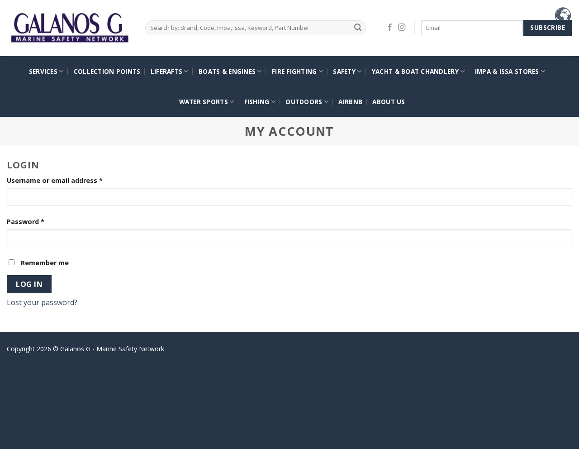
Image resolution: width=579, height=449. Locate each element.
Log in (29, 284)
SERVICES (43, 71)
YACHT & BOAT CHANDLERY (415, 71)
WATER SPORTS (203, 101)
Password (25, 221)
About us (388, 101)
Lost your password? (42, 302)
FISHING (257, 101)
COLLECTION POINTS (107, 71)
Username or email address (55, 180)
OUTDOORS (303, 101)
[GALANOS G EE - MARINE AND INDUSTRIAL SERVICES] (69, 28)
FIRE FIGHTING (294, 71)
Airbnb (350, 101)
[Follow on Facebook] (390, 28)
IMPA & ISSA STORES (507, 71)
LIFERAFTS (166, 71)
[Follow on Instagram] (401, 28)
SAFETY (344, 71)
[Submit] (357, 28)
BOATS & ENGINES (227, 71)
